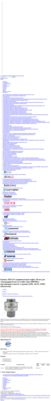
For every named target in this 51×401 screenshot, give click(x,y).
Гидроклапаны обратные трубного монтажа (12, 106)
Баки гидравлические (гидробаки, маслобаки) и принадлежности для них (18, 94)
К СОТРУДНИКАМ (36, 330)
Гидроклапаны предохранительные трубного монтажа (14, 112)
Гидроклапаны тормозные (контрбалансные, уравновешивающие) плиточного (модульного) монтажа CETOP (26, 122)
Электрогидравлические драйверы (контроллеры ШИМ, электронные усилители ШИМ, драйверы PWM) (25, 166)
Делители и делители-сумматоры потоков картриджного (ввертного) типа (19, 134)
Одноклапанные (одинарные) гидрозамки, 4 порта (13, 213)
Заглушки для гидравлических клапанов (11, 136)
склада (10, 353)
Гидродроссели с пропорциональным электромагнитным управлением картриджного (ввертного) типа (25, 99)
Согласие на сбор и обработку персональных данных (39, 395)
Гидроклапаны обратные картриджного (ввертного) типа (15, 107)
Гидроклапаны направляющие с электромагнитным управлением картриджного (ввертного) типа (24, 105)
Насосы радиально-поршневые (9, 153)
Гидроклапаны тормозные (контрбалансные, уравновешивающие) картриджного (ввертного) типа (24, 121)
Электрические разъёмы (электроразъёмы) (12, 168)
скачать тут (18, 327)
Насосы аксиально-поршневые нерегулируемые (13, 151)
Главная (4, 289)
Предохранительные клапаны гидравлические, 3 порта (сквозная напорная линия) (20, 248)
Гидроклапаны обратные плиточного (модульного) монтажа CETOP (17, 110)
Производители (6, 85)
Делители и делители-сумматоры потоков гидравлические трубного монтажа (19, 133)
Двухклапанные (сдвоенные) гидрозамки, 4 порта (13, 214)
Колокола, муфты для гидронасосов (10, 137)
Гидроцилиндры (6, 131)
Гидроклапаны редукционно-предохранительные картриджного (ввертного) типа (20, 118)
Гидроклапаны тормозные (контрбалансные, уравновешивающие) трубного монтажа (21, 120)
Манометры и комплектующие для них (11, 145)
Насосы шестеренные (7, 155)
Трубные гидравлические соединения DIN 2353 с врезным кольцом (17, 163)
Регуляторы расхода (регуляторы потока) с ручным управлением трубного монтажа (20, 157)
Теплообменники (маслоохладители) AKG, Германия (14, 174)
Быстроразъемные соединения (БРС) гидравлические (14, 95)
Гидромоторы (6, 124)
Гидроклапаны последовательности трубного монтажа (14, 111)
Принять (2, 399)
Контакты (5, 92)
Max (17, 75)
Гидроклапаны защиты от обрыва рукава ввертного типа (15, 108)
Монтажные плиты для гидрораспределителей (13, 147)
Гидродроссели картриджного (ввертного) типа (13, 97)
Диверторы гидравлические (9, 135)
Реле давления (6, 132)
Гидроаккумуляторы (7, 125)
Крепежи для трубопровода (9, 144)
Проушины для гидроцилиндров (10, 194)
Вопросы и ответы (7, 91)
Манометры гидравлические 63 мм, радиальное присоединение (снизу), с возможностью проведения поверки (26, 271)
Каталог (4, 81)
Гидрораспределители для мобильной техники (13, 126)
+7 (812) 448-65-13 (4, 75)
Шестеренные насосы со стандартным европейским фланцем (16, 230)
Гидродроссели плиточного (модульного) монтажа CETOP (15, 100)
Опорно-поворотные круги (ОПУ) (10, 156)
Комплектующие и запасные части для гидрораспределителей (16, 236)
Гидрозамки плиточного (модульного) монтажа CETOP (15, 103)
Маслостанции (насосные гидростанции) (11, 146)
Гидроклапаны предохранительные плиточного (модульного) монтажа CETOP (20, 116)
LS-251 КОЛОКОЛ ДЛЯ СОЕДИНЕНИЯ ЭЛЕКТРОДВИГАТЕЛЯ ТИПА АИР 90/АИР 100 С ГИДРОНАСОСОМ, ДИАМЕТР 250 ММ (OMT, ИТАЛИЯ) (23, 375)
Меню (1, 79)
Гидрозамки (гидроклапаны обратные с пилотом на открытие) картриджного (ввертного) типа (23, 102)
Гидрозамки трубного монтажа (9, 101)
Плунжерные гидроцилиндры (9, 193)
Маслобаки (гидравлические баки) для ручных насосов (14, 220)
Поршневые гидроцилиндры (9, 192)
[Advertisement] (7, 275)
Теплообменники (6, 164)
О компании (5, 82)
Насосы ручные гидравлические (10, 154)
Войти (4, 90)
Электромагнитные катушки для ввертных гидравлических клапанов (18, 167)
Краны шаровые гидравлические (10, 143)
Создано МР (3, 396)
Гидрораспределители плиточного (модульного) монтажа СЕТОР (17, 127)
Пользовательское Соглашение (20, 395)
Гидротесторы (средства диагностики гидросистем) (14, 130)
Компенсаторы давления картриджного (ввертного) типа (15, 138)
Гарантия (5, 84)
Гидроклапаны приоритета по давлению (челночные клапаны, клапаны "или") (20, 123)
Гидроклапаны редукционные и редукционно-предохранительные (17, 117)
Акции (4, 89)
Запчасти (5, 86)
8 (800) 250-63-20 (12, 75)
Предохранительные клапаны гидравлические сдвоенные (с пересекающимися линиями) (22, 249)
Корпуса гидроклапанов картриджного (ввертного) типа (15, 142)
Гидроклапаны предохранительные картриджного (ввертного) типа (17, 113)
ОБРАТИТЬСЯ (28, 330)
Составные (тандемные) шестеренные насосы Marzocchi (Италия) (17, 231)
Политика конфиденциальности (7, 395)
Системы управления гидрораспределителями (13, 162)
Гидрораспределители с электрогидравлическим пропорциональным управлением (20, 128)
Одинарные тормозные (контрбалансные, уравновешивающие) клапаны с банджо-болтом (22, 212)
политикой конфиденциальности (18, 398)
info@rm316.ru (21, 75)
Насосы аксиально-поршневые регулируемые (12, 152)
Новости (5, 88)
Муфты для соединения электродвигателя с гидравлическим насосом (17, 296)
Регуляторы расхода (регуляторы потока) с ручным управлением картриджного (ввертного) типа (23, 158)
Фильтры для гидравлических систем (11, 165)
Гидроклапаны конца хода (8, 104)
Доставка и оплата (7, 83)
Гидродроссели (6, 96)
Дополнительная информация (9, 170)
